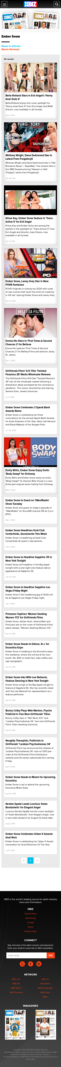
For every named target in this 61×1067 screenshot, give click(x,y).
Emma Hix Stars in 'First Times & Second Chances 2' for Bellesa (28, 342)
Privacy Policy (30, 931)
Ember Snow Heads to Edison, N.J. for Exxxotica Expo (27, 646)
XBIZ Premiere (16, 992)
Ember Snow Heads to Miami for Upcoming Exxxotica (30, 779)
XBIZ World (16, 987)
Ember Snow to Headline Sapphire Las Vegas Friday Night (27, 589)
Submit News (31, 913)
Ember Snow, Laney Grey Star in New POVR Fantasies (27, 283)
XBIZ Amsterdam (45, 987)
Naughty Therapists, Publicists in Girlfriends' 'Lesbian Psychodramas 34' (27, 742)
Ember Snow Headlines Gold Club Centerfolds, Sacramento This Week (26, 532)
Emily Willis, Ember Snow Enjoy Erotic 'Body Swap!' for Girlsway (27, 472)
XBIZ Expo (45, 992)
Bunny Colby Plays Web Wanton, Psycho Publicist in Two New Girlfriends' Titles (28, 712)
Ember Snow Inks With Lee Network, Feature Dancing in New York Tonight (26, 679)
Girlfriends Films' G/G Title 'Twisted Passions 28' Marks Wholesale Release (28, 372)
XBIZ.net (16, 983)
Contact (30, 922)
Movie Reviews (10, 49)
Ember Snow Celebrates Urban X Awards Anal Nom (29, 836)
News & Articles (11, 46)
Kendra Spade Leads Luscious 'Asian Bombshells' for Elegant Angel (26, 805)
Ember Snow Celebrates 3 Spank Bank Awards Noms (27, 409)
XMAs (45, 996)
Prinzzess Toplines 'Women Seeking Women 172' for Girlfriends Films (26, 616)
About (30, 926)
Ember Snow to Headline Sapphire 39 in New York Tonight (28, 559)
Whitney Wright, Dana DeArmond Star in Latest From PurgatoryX (28, 157)
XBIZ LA (45, 979)
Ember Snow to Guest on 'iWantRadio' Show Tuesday (27, 502)
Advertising (30, 918)
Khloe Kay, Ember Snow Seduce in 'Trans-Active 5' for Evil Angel (29, 220)
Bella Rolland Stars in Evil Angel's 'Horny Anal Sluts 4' (29, 97)
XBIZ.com (16, 979)
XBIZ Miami (45, 983)
